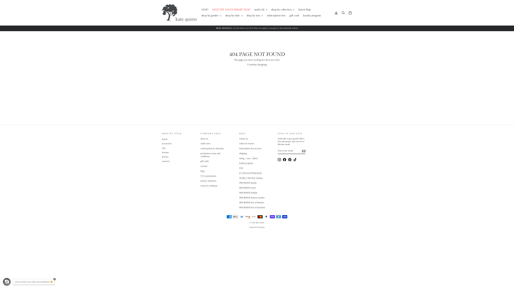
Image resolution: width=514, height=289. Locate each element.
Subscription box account (250, 148)
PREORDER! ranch (247, 188)
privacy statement (208, 181)
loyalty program (312, 15)
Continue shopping (257, 64)
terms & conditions (209, 186)
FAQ (241, 168)
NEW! (204, 9)
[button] (7, 282)
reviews (204, 166)
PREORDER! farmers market (252, 198)
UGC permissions (208, 176)
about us (204, 139)
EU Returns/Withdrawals (250, 173)
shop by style (233, 15)
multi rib (259, 9)
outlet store (205, 143)
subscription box (276, 15)
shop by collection (281, 9)
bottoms (165, 152)
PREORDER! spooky (248, 183)
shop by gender (210, 15)
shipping (243, 153)
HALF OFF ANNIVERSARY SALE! (231, 9)
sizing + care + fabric (248, 158)
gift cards (205, 161)
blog (202, 171)
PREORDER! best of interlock (252, 207)
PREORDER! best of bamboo (251, 202)
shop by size (254, 15)
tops (164, 148)
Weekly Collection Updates (251, 178)
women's (166, 161)
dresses (165, 157)
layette (165, 139)
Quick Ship (304, 9)
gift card (294, 15)
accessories (167, 144)
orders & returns (246, 143)
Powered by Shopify (257, 227)
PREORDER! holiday (248, 193)
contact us (243, 139)
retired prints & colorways (212, 148)
